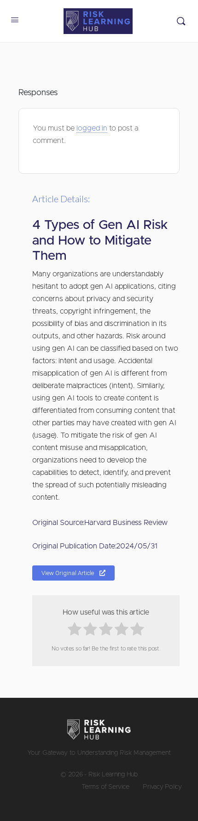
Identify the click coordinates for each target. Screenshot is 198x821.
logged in (91, 128)
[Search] (180, 21)
